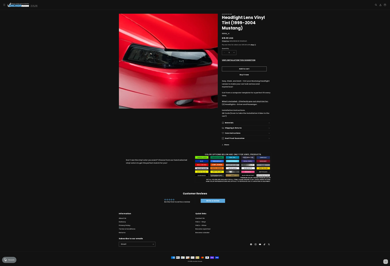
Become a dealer (202, 232)
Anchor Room (197, 261)
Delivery (122, 222)
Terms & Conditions (127, 229)
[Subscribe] (153, 244)
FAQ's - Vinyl (200, 222)
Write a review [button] (212, 201)
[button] (4, 5)
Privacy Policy (124, 225)
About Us (122, 218)
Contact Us (200, 218)
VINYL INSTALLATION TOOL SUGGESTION (238, 60)
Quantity (225, 48)
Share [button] (226, 145)
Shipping (225, 41)
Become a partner (203, 229)
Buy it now (244, 75)
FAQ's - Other (201, 225)
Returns (122, 232)
